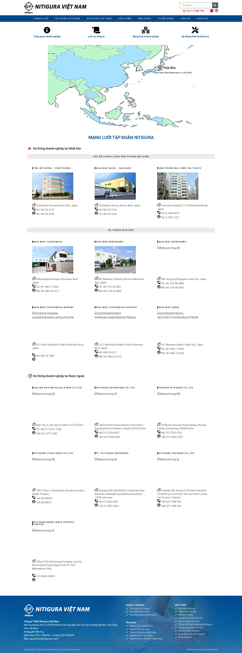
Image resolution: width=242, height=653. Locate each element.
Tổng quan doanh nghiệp (46, 36)
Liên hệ (185, 18)
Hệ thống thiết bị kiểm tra (195, 36)
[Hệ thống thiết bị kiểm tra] (195, 30)
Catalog (202, 18)
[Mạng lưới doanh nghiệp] (145, 30)
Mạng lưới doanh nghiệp (146, 36)
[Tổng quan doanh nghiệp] (47, 30)
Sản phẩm (124, 18)
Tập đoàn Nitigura (67, 18)
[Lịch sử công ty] (96, 30)
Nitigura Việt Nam (99, 18)
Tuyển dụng (166, 18)
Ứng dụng (144, 18)
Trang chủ (41, 18)
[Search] (215, 5)
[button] (27, 86)
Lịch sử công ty (96, 36)
